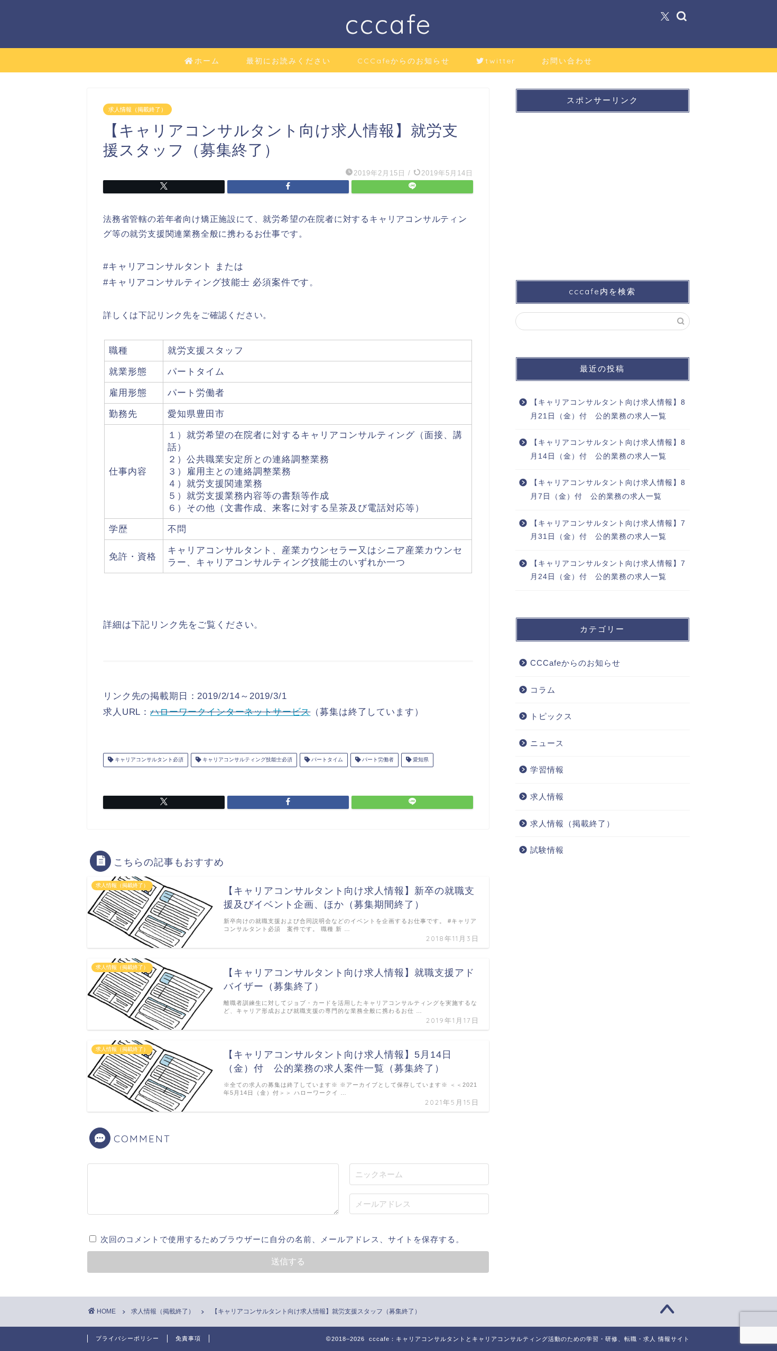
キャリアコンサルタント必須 (148, 760)
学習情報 (547, 769)
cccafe (388, 24)
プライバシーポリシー (127, 1338)
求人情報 (547, 796)
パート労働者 (377, 760)
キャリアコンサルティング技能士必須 (246, 760)
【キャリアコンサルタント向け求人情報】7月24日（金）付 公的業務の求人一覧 (608, 570)
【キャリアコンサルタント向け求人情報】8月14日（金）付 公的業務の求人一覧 (608, 449)
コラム (543, 689)
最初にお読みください (288, 61)
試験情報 (547, 849)
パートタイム (326, 760)
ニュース (547, 743)
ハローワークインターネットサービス (230, 712)
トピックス (551, 716)
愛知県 (420, 760)
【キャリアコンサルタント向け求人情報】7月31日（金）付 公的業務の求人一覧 (608, 530)
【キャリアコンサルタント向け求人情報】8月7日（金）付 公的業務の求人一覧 (608, 489)
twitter (500, 61)
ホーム (207, 61)
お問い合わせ (567, 61)
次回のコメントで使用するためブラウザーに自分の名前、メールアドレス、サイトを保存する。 (282, 1239)
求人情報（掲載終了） (137, 109)
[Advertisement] (602, 187)
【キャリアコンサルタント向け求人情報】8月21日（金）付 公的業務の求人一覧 (608, 409)
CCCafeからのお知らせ (403, 61)
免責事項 (188, 1338)
